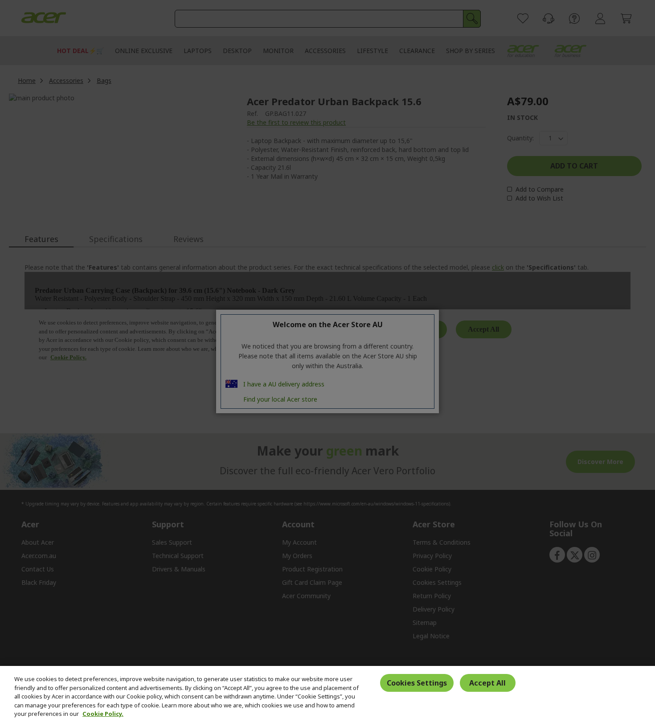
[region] (327, 694)
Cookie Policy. (102, 714)
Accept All (487, 683)
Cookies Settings (417, 683)
